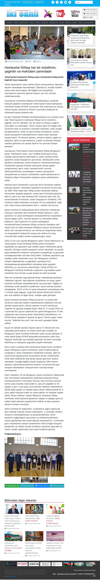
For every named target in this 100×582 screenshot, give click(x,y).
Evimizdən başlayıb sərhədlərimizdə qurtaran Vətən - (88, 156)
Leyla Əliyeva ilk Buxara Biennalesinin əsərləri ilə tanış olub (81, 62)
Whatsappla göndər (13, 486)
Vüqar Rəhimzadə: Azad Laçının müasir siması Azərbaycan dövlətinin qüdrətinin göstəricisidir (13, 521)
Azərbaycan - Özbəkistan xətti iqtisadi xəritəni (80, 107)
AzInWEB (12, 576)
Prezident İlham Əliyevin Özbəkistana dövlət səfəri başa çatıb (79, 84)
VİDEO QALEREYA (91, 13)
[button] (62, 438)
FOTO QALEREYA (91, 9)
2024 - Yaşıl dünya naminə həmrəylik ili (64, 574)
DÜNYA (61, 22)
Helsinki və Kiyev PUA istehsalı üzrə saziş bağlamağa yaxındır (55, 545)
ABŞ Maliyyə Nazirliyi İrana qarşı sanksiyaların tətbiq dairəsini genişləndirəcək (33, 548)
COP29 (80, 574)
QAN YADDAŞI (88, 22)
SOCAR (16, 22)
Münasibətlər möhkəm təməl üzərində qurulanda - (81, 130)
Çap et (38, 61)
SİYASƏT (9, 22)
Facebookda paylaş (43, 486)
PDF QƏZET (89, 17)
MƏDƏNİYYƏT (54, 22)
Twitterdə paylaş (58, 486)
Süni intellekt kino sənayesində (32, 518)
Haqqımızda (39, 2)
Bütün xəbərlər (27, 2)
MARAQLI (68, 22)
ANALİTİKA (45, 22)
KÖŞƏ (80, 22)
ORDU (32, 22)
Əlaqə (7, 4)
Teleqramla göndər (28, 486)
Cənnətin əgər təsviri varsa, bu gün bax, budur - (88, 233)
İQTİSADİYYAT (24, 22)
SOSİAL (38, 22)
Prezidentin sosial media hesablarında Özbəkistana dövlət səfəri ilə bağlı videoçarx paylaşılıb (79, 39)
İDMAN (75, 22)
